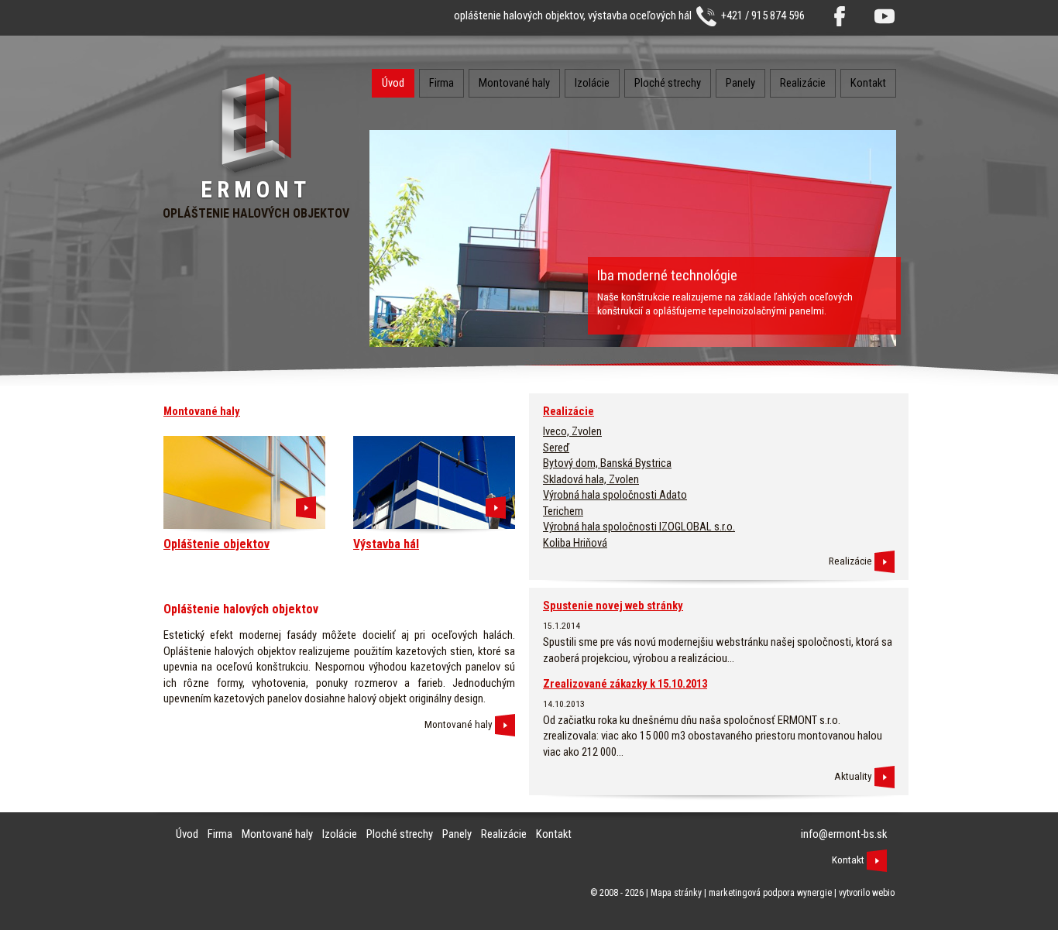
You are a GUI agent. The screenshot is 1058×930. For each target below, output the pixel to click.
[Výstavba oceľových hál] (496, 507)
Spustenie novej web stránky (613, 606)
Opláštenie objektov (216, 544)
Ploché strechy (667, 83)
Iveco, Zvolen (572, 431)
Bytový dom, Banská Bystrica (607, 463)
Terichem (563, 511)
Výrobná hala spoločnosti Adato (615, 495)
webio (883, 892)
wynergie (814, 892)
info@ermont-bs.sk (844, 834)
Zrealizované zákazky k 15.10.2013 (625, 684)
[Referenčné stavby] (884, 561)
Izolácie (592, 83)
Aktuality (853, 776)
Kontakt (868, 83)
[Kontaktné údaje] (877, 860)
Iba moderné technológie (667, 275)
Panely (740, 83)
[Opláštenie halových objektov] (306, 507)
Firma (441, 83)
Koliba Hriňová (575, 543)
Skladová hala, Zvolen (591, 479)
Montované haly (514, 83)
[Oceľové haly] (505, 724)
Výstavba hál (386, 544)
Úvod (393, 83)
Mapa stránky (676, 892)
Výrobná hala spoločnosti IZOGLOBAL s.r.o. (639, 527)
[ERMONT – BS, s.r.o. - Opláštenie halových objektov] (255, 172)
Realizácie (803, 83)
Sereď (556, 448)
